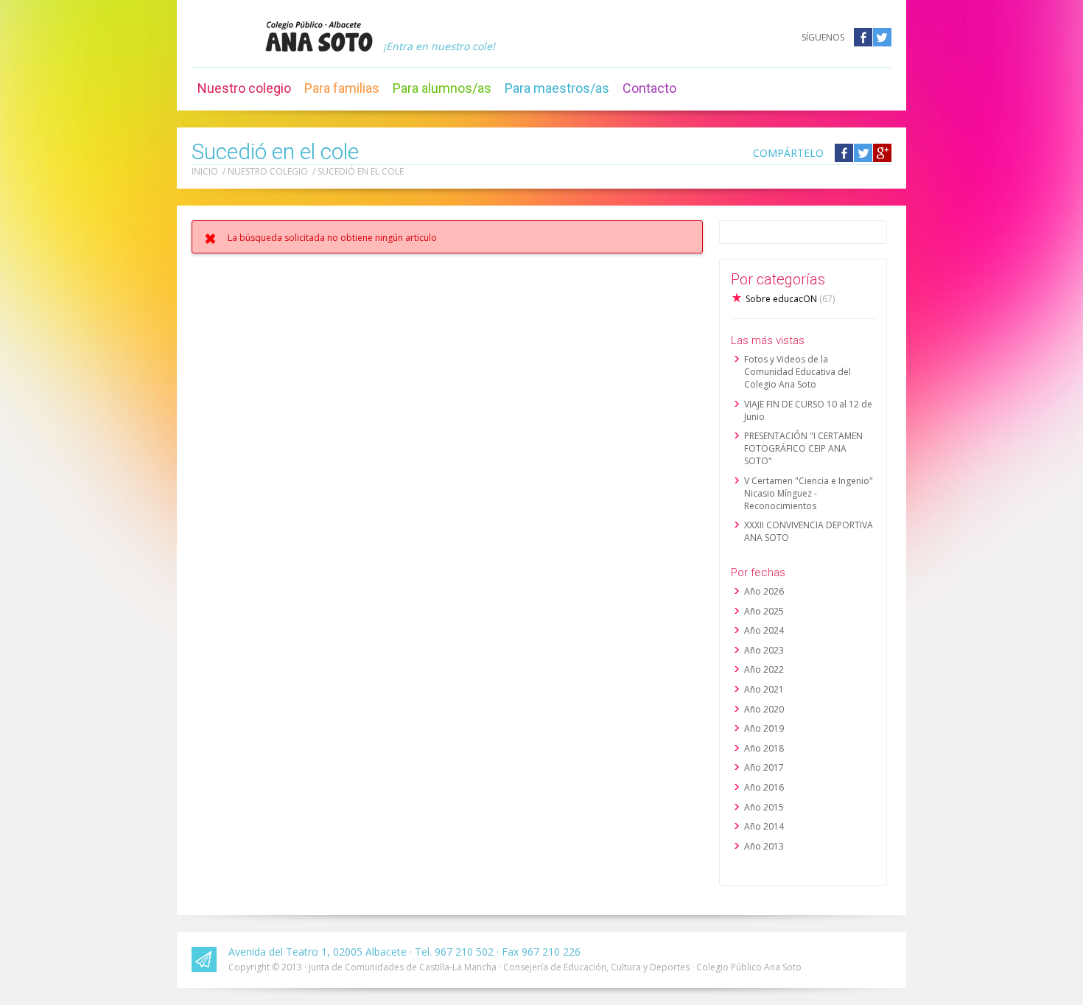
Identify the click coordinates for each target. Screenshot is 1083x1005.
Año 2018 (764, 748)
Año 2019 (764, 728)
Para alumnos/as (442, 88)
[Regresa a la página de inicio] (319, 36)
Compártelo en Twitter (863, 153)
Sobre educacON (790, 299)
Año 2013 (764, 846)
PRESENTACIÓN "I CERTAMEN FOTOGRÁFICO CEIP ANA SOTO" (803, 448)
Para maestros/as (557, 88)
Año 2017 (764, 767)
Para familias (341, 88)
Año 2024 (764, 630)
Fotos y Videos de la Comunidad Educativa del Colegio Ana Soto (797, 372)
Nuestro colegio (244, 88)
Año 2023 (764, 650)
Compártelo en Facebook (844, 153)
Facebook (863, 37)
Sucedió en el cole (361, 171)
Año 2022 (764, 669)
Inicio (205, 171)
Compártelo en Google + (882, 153)
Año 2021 (764, 689)
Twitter (882, 37)
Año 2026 (764, 591)
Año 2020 (764, 709)
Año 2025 (764, 611)
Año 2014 (764, 826)
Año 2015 (764, 807)
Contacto (649, 88)
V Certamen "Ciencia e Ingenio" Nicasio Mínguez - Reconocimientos (808, 493)
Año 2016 (764, 787)
